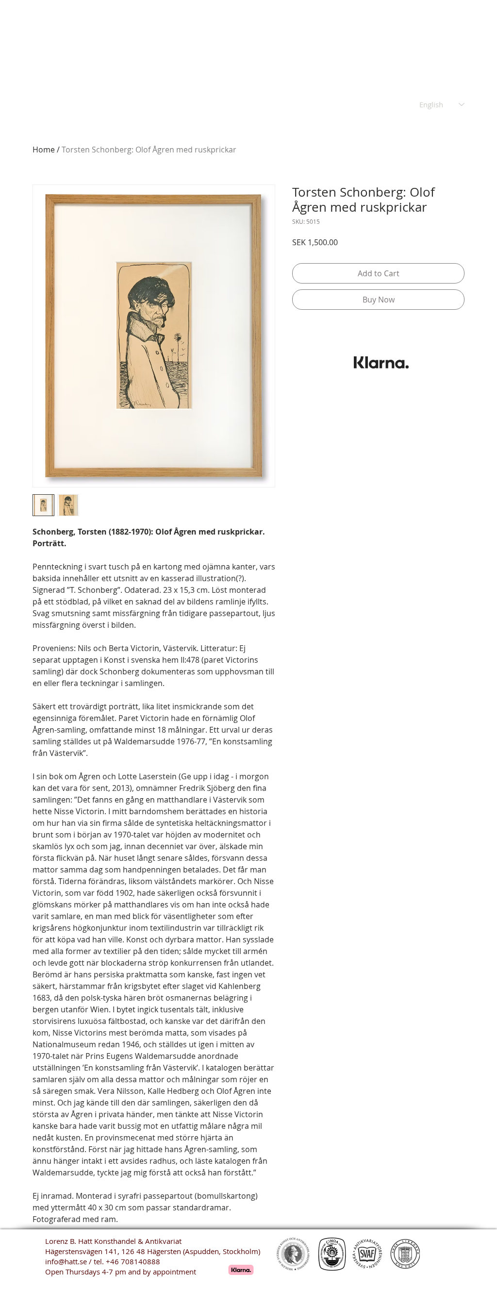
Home (44, 149)
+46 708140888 (133, 1261)
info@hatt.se (66, 1261)
